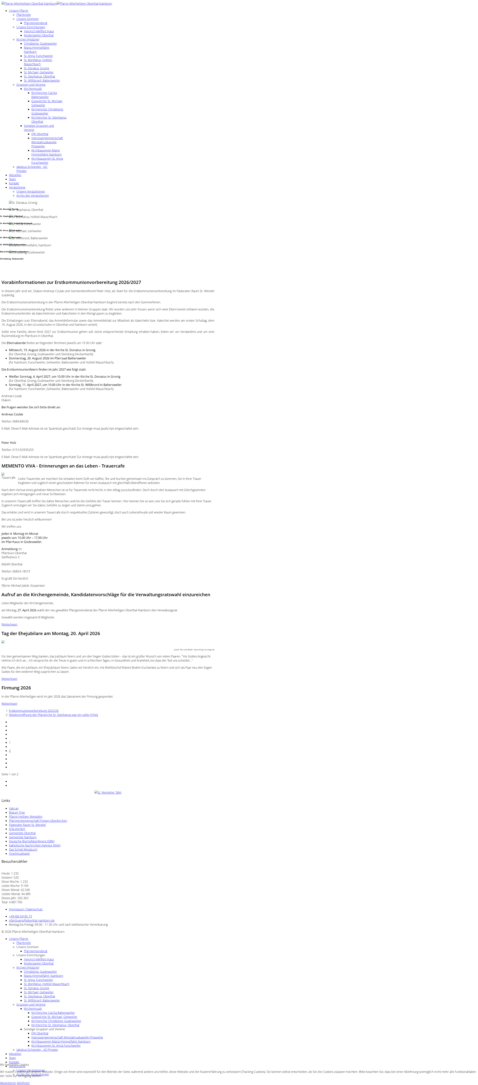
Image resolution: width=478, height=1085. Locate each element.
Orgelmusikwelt (19, 854)
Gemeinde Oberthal (22, 833)
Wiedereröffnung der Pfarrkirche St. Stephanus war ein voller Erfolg (53, 715)
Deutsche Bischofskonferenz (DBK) (31, 841)
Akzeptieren (8, 1083)
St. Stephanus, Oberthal (39, 76)
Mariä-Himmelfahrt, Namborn (43, 976)
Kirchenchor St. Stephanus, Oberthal (55, 1025)
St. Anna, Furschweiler (38, 56)
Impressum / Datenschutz (26, 909)
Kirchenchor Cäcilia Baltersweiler (44, 95)
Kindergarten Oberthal (39, 35)
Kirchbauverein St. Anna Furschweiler (47, 161)
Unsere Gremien (27, 19)
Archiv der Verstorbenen (32, 196)
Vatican (13, 808)
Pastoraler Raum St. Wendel (27, 825)
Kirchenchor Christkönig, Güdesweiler (47, 111)
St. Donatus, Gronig (36, 68)
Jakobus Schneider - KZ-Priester (37, 1050)
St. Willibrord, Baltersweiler (42, 80)
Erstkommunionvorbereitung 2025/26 (34, 711)
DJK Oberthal (39, 134)
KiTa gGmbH (17, 829)
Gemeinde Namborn (23, 837)
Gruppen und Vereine (31, 85)
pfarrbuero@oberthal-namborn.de (32, 920)
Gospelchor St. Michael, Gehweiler (54, 1017)
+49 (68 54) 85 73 (20, 916)
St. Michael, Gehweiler (39, 72)
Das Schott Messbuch (23, 849)
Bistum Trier (17, 812)
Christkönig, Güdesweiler (40, 43)
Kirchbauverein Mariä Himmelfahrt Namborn (46, 152)
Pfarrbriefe (23, 15)
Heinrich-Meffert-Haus (39, 31)
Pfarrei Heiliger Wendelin (25, 817)
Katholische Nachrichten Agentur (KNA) (34, 845)
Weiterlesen (9, 624)
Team (12, 179)
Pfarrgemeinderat (35, 23)
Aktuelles (15, 175)
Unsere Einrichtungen (30, 27)
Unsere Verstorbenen (30, 191)
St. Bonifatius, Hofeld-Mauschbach (38, 62)
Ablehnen (23, 1083)
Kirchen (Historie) (27, 39)
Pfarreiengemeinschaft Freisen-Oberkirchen (38, 821)
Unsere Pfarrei (18, 11)
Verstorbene (17, 187)
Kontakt (14, 183)
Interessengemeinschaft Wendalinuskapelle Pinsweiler (47, 142)
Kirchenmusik (33, 89)
